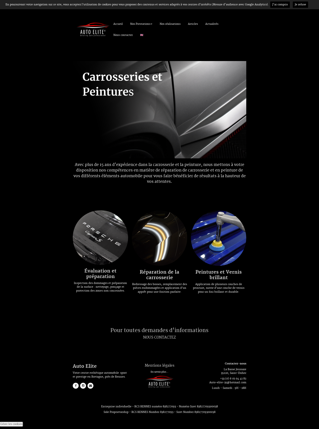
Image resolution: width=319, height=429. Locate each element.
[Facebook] (76, 385)
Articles (193, 24)
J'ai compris (280, 4)
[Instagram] (83, 385)
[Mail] (90, 385)
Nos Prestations (140, 24)
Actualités (211, 24)
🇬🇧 (141, 35)
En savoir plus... (159, 372)
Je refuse (300, 4)
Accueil (118, 24)
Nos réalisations (170, 24)
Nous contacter (123, 35)
